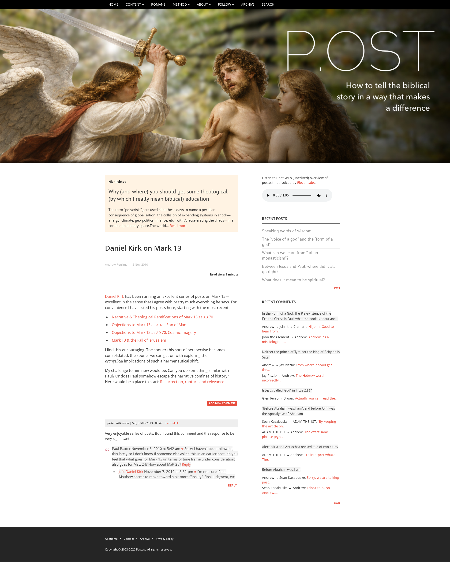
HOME (113, 4)
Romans (158, 4)
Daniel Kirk (114, 296)
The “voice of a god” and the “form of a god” (297, 241)
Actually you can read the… (316, 398)
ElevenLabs (306, 183)
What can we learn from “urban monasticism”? (290, 255)
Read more (178, 225)
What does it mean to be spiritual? (293, 280)
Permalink (172, 423)
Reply (186, 464)
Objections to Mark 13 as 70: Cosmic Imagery (154, 332)
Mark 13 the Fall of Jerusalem (139, 340)
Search (268, 4)
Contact (129, 539)
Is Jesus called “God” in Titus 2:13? (287, 390)
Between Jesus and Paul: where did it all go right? (298, 269)
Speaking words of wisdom (286, 231)
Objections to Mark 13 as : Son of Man (149, 324)
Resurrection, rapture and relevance (192, 381)
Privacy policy (164, 539)
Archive (248, 4)
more (337, 287)
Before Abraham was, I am (281, 469)
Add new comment (222, 403)
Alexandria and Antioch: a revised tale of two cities (300, 447)
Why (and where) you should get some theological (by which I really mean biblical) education (168, 195)
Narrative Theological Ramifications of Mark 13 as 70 (162, 317)
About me (111, 539)
